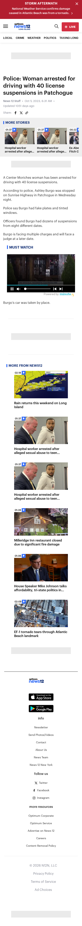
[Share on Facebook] (15, 112)
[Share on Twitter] (21, 112)
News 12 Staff (11, 101)
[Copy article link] (26, 112)
